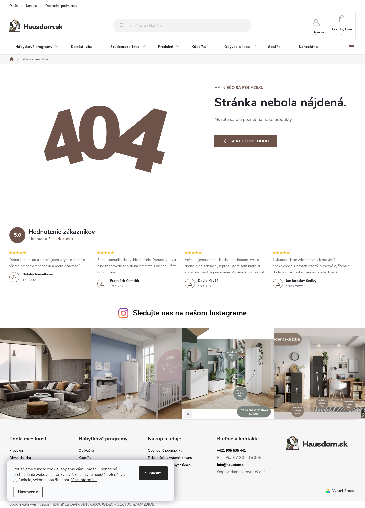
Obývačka (86, 451)
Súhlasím (153, 473)
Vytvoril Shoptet (344, 491)
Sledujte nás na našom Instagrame (190, 313)
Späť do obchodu (249, 141)
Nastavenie (28, 492)
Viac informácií (84, 480)
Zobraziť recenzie (61, 239)
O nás (13, 6)
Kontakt (31, 6)
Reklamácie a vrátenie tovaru (170, 458)
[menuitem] (37, 47)
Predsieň (16, 451)
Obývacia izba (20, 458)
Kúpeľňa (85, 458)
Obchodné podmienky (61, 6)
